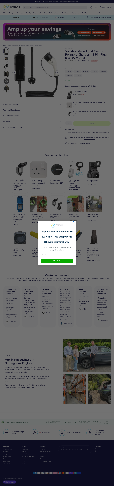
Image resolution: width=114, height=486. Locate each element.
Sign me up (57, 260)
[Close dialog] (73, 222)
